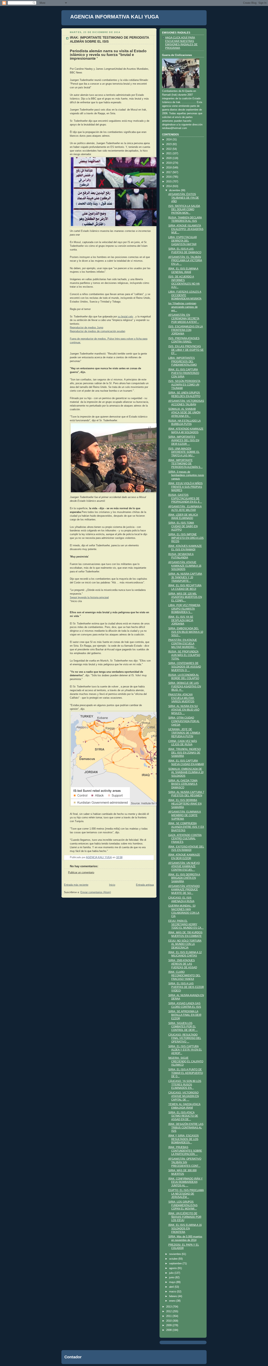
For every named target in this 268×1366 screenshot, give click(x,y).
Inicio (112, 885)
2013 (169, 1306)
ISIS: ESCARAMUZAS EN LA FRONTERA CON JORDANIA (185, 330)
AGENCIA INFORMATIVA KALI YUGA (114, 17)
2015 (169, 181)
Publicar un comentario (81, 872)
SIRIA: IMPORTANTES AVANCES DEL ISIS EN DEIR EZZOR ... (183, 440)
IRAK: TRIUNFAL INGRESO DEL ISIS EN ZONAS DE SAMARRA (184, 752)
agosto (173, 1268)
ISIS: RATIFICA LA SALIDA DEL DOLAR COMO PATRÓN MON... (184, 209)
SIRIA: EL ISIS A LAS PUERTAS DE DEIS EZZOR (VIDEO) (186, 987)
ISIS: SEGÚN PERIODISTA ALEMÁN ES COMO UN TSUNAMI (184, 384)
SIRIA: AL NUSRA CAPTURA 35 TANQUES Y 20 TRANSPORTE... (185, 577)
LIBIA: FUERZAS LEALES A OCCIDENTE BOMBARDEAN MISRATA (184, 295)
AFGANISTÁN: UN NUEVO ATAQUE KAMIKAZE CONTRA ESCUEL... (184, 866)
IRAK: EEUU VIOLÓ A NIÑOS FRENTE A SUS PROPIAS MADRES (185, 487)
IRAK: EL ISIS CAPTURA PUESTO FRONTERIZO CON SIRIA (183, 373)
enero (172, 1300)
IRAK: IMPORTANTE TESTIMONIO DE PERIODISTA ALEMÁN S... (185, 464)
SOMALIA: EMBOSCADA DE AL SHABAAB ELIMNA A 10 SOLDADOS (185, 772)
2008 (169, 1330)
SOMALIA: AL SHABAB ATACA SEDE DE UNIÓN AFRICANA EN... (184, 412)
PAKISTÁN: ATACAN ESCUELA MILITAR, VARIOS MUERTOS (181, 698)
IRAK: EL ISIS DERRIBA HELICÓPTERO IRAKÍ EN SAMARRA (184, 804)
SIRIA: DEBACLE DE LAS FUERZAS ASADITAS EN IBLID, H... (184, 686)
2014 (169, 186)
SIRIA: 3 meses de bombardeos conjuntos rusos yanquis (186, 475)
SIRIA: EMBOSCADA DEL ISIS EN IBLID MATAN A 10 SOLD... (185, 632)
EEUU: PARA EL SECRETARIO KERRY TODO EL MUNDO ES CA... (186, 924)
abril (172, 1287)
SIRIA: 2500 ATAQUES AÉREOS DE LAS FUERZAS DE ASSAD (182, 964)
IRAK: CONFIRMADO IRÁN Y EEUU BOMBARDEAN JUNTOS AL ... (185, 1182)
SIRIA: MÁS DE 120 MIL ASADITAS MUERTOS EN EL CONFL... (185, 597)
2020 (169, 158)
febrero (173, 1296)
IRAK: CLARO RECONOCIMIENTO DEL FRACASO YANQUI (184, 975)
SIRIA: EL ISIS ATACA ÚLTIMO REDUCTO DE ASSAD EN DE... (183, 1116)
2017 (169, 172)
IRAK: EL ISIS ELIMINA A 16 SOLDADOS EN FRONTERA (185, 1228)
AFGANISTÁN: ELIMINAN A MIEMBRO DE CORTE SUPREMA (184, 815)
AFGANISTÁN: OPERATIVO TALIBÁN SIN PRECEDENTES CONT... (184, 1162)
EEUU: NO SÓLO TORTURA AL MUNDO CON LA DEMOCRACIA (184, 944)
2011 (169, 1316)
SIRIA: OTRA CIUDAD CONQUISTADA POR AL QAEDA (184, 721)
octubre (173, 1258)
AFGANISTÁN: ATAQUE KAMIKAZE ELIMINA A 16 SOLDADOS (184, 566)
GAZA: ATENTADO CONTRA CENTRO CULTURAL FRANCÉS (185, 838)
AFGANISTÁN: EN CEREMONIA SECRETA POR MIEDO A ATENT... (183, 318)
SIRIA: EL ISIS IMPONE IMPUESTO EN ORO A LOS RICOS (186, 538)
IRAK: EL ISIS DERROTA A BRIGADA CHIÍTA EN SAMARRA (184, 878)
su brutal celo (125, 316)
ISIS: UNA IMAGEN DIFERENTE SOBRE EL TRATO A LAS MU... (184, 452)
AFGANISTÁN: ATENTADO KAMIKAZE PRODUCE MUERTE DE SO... (184, 890)
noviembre (175, 1254)
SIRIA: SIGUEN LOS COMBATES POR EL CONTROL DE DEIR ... (183, 1027)
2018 (169, 167)
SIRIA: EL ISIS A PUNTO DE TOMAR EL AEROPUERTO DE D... (185, 1073)
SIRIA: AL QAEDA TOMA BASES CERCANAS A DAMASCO (183, 784)
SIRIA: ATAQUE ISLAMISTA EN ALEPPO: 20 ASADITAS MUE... (185, 229)
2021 (169, 153)
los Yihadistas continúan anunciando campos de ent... (183, 307)
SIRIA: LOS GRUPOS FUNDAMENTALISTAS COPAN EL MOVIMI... (183, 1205)
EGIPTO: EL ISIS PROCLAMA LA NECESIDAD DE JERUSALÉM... (186, 1194)
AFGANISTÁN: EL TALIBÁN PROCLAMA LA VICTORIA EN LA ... (185, 260)
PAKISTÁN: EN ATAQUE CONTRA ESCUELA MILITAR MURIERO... (182, 643)
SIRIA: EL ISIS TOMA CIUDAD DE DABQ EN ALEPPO (183, 526)
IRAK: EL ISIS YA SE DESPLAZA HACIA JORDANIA (180, 620)
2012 (169, 1311)
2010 (169, 1320)
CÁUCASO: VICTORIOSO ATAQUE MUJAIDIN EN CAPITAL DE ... (183, 1096)
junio (172, 1277)
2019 (169, 163)
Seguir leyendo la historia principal (89, 597)
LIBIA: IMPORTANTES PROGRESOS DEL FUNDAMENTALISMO (182, 361)
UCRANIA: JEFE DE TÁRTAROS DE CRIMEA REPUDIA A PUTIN (184, 733)
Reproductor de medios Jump (86, 327)
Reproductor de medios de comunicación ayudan (97, 331)
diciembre (175, 190)
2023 (169, 144)
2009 (169, 1325)
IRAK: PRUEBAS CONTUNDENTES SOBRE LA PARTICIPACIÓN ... (185, 1151)
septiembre (175, 1263)
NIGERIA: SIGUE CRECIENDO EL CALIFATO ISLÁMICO (185, 1061)
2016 (169, 176)
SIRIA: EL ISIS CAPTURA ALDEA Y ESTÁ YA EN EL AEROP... (185, 1050)
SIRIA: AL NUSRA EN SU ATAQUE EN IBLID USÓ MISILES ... (183, 710)
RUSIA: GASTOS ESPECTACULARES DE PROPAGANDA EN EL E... (185, 498)
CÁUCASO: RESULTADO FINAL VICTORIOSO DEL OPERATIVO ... (184, 1038)
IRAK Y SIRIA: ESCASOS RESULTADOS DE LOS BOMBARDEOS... (183, 1139)
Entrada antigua (145, 885)
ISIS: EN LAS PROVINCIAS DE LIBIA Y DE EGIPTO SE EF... (186, 350)
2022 (169, 149)
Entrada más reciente (76, 885)
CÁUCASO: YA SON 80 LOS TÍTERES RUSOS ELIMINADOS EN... (184, 1084)
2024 (169, 139)
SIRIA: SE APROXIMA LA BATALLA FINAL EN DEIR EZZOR (184, 1015)
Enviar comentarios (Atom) (95, 892)
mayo (172, 1282)
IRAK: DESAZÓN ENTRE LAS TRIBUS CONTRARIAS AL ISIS (185, 1127)
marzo (173, 1291)
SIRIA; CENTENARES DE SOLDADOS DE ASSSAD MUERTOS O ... (184, 667)
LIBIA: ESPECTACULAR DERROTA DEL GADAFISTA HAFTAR (182, 241)
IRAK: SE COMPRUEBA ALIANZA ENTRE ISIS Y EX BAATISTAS (186, 827)
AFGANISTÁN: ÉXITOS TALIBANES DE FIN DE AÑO (183, 198)
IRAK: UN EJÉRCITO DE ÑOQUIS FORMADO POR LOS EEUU (184, 1217)
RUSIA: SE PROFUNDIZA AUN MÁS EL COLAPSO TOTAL (184, 655)
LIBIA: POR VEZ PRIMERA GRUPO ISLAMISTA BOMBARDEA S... (184, 609)
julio (171, 1273)
